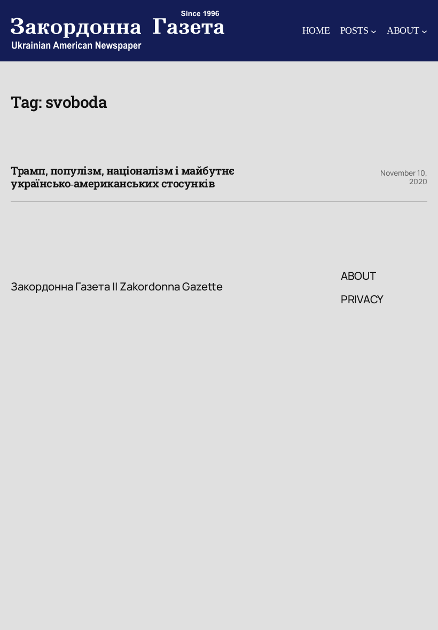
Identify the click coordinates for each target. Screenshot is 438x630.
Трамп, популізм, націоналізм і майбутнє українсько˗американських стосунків (122, 177)
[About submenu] (424, 31)
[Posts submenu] (374, 31)
